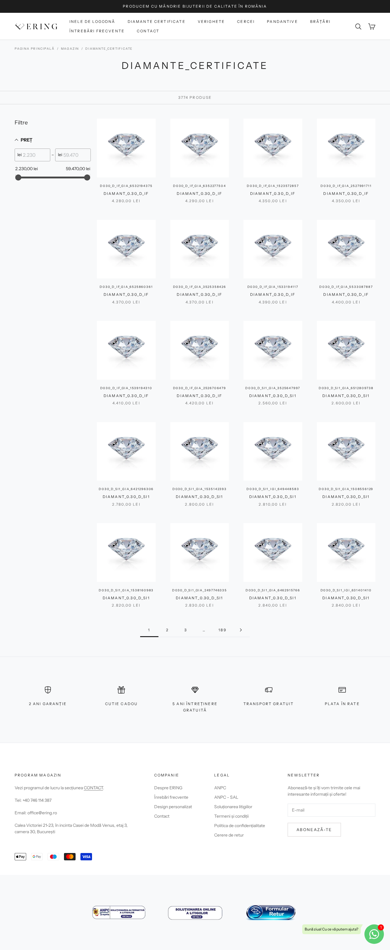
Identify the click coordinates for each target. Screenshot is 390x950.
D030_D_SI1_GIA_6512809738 (346, 388)
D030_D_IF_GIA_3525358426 (199, 287)
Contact (148, 31)
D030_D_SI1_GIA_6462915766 (273, 590)
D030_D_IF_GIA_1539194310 (126, 388)
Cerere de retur (229, 835)
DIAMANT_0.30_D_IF (126, 193)
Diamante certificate (157, 21)
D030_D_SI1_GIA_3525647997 (272, 388)
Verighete (211, 21)
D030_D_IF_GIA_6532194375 (126, 186)
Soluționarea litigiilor (233, 806)
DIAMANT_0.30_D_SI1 (272, 395)
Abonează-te (314, 829)
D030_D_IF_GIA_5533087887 (346, 287)
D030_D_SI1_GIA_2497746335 (199, 590)
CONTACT (93, 787)
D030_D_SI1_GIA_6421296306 (126, 489)
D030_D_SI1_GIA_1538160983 (126, 590)
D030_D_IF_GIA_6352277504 (199, 186)
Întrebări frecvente (97, 31)
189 (222, 630)
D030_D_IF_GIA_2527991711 (346, 186)
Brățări (320, 21)
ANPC (220, 787)
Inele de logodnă (92, 21)
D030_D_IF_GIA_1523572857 (273, 186)
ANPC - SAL (226, 797)
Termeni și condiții (231, 816)
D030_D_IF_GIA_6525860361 (126, 287)
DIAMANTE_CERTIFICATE (109, 49)
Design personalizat (173, 806)
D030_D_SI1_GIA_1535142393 (199, 489)
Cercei (246, 21)
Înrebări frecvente (171, 797)
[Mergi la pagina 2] (241, 630)
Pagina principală (35, 49)
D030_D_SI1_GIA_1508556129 (346, 489)
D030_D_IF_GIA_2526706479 (199, 388)
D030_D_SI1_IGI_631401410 (346, 590)
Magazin (70, 49)
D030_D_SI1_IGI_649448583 (272, 489)
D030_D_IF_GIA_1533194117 (272, 287)
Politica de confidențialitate (239, 825)
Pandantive (282, 21)
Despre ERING (168, 787)
